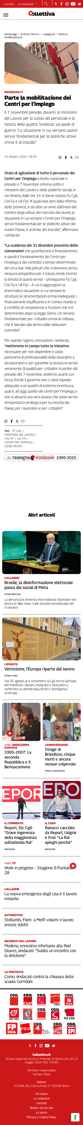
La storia (41, 1112)
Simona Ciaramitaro (55, 771)
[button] (60, 157)
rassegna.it (49, 34)
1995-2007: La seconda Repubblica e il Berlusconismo (17, 759)
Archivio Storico (30, 34)
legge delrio (13, 446)
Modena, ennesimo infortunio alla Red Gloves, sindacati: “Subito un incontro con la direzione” (40, 950)
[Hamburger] (5, 15)
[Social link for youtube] (73, 4)
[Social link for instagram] (67, 4)
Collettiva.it (42, 1054)
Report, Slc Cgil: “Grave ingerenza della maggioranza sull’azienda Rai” (20, 835)
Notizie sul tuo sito (41, 1107)
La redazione (26, 4)
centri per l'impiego (18, 442)
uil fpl (22, 438)
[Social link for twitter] (56, 4)
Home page (10, 34)
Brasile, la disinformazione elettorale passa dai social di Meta (38, 585)
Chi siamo (41, 1093)
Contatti (9, 4)
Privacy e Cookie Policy (41, 1117)
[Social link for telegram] (79, 4)
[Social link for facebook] (61, 4)
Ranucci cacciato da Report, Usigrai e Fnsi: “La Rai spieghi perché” (60, 835)
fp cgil (17, 431)
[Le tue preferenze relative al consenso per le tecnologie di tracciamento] (75, 1117)
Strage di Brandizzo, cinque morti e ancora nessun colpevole (60, 756)
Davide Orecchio (12, 594)
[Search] (46, 4)
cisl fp (9, 438)
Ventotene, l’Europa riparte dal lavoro (39, 668)
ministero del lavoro (19, 434)
